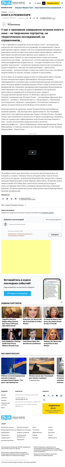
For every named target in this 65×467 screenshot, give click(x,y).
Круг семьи (51, 432)
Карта (3, 407)
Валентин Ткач (35, 380)
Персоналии (20, 439)
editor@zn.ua (18, 406)
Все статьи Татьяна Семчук (12, 205)
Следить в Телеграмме (18, 293)
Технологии (35, 430)
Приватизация (5, 438)
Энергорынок (5, 435)
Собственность (52, 438)
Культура (35, 438)
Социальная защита (22, 427)
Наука (34, 427)
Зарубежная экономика (24, 430)
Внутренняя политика (7, 427)
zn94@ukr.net (36, 402)
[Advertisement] (25, 257)
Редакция (4, 397)
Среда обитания (37, 432)
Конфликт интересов (23, 432)
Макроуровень (5, 432)
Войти (39, 3)
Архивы (3, 395)
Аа (44, 3)
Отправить (55, 235)
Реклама (3, 400)
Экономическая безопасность (21, 436)
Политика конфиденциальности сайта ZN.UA (14, 460)
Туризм (50, 435)
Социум (50, 427)
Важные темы (6, 7)
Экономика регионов (7, 440)
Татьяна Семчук (14, 25)
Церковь (34, 435)
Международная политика (9, 430)
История (50, 430)
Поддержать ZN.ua (52, 3)
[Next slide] (62, 7)
